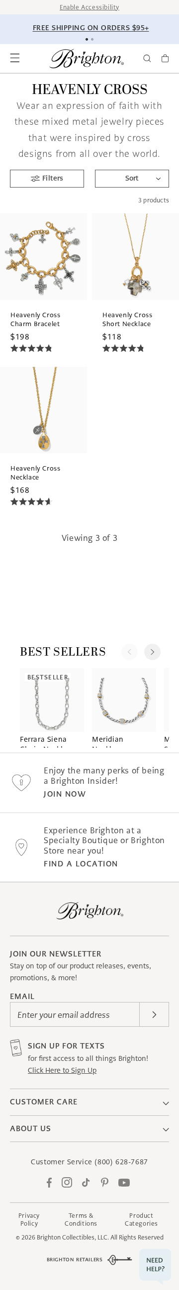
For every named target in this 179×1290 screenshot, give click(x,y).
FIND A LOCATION (81, 863)
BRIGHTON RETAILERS (75, 1259)
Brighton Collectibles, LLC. (73, 1237)
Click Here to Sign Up (62, 1070)
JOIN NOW (65, 794)
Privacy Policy (29, 1219)
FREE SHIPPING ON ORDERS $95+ (91, 27)
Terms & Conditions (81, 1219)
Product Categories (141, 1219)
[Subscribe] (154, 1014)
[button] (15, 58)
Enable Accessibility (89, 7)
